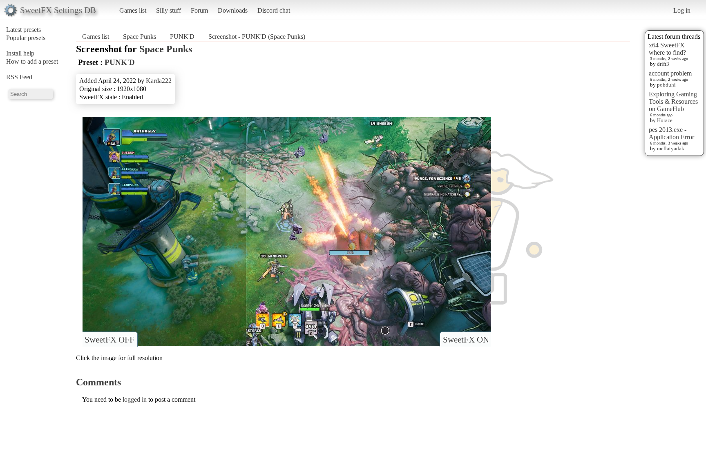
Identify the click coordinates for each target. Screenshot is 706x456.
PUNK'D (182, 36)
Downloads (233, 10)
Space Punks (139, 36)
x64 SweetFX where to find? (667, 49)
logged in (135, 399)
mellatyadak (670, 148)
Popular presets (25, 37)
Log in (681, 10)
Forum (199, 10)
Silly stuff (168, 10)
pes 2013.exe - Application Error (671, 133)
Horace (664, 120)
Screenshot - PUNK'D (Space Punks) (256, 36)
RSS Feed (19, 76)
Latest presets (23, 29)
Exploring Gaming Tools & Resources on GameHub (673, 101)
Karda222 (159, 80)
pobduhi (666, 85)
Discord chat (273, 10)
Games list (132, 10)
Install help (20, 53)
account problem (670, 73)
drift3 (663, 64)
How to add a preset (32, 61)
